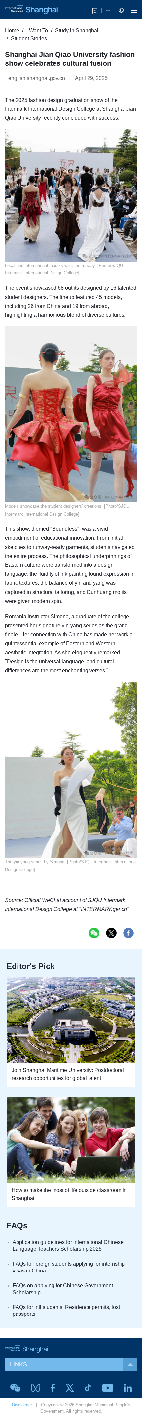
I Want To (37, 30)
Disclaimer (22, 1404)
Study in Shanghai (76, 30)
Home (12, 30)
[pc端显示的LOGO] (31, 9)
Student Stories (29, 38)
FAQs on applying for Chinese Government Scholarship (63, 1289)
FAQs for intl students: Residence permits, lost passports (66, 1310)
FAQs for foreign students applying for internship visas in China (69, 1267)
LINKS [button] (18, 1364)
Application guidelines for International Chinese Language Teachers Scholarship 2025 (68, 1245)
